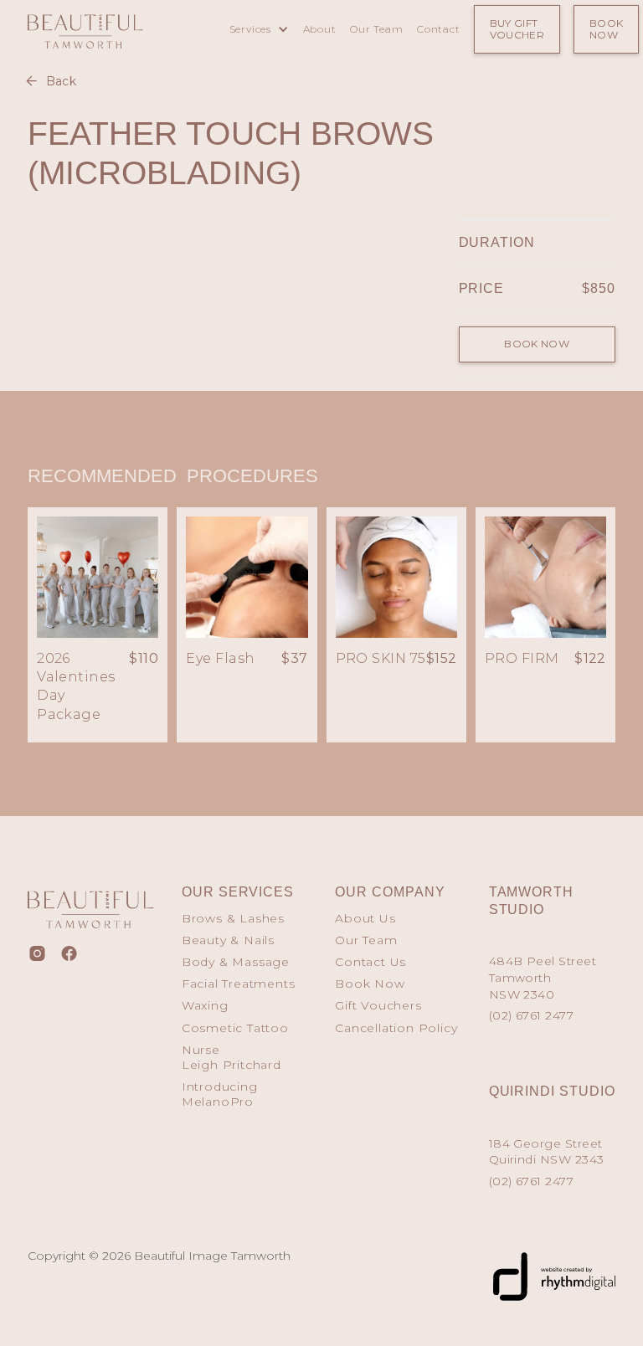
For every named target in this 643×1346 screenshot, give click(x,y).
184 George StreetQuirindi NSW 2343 (546, 1152)
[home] (110, 27)
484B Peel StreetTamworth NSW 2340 (543, 977)
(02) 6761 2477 (531, 1015)
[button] (259, 29)
